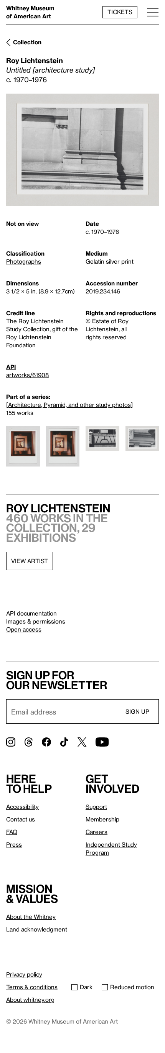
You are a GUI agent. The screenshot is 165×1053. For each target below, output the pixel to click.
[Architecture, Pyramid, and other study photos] (69, 404)
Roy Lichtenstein (34, 60)
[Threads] (28, 742)
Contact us (20, 819)
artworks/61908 (27, 374)
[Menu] (152, 12)
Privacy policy (24, 974)
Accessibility (22, 806)
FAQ (11, 831)
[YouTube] (102, 742)
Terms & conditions (32, 986)
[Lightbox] (82, 150)
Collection (27, 42)
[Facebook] (46, 742)
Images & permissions (35, 621)
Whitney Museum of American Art (30, 12)
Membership (102, 819)
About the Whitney (31, 916)
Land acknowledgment (36, 929)
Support (96, 806)
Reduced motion (132, 986)
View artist (29, 560)
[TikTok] (64, 742)
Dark (86, 986)
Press (14, 844)
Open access (23, 629)
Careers (96, 831)
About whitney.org (30, 999)
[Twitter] (82, 742)
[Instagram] (11, 742)
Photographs (23, 261)
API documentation (31, 613)
